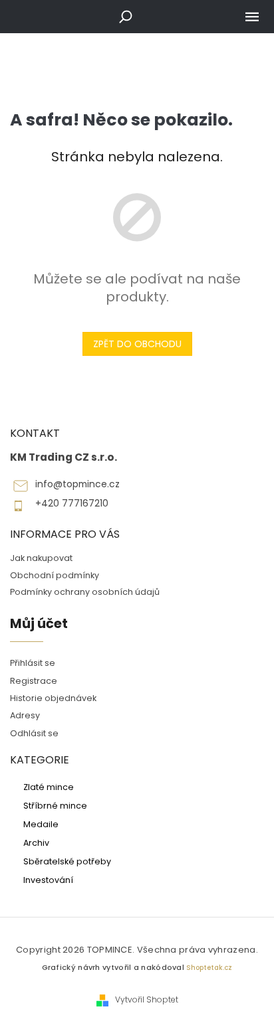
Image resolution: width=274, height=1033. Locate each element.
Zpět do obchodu (137, 344)
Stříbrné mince (55, 805)
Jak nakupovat (41, 558)
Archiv (36, 842)
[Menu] (252, 16)
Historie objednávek (53, 698)
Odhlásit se (34, 733)
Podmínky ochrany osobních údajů (85, 591)
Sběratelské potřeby (67, 861)
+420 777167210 (71, 503)
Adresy (25, 715)
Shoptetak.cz (209, 967)
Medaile (41, 824)
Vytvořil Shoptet (146, 999)
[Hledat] (125, 16)
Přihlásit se (32, 663)
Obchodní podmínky (54, 575)
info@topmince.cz (77, 484)
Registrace (33, 680)
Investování (48, 879)
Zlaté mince (48, 786)
